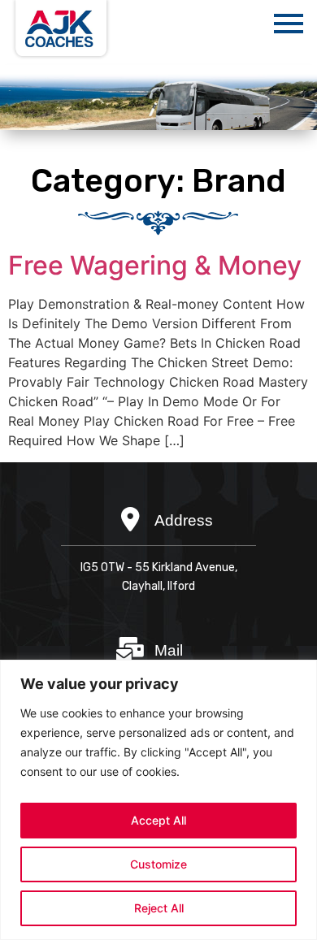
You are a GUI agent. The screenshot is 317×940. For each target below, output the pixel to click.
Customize (158, 864)
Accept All (158, 820)
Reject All (159, 908)
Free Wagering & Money (155, 265)
